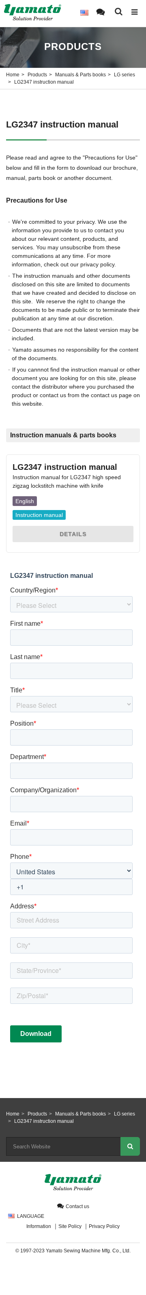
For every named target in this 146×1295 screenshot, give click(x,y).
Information (38, 1226)
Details (73, 534)
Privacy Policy (104, 1226)
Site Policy (70, 1226)
